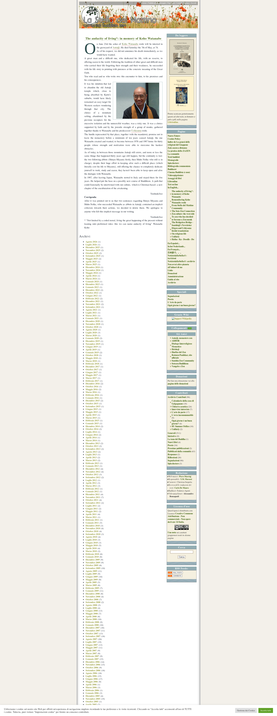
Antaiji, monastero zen (182, 338)
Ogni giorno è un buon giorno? (182, 305)
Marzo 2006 (91, 687)
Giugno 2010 (92, 542)
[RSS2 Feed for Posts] (175, 573)
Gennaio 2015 (92, 423)
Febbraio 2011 (92, 519)
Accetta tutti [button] (265, 710)
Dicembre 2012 (93, 468)
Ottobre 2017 (92, 369)
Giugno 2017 (92, 372)
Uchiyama (136, 130)
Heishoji (175, 349)
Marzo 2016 (91, 392)
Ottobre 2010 (92, 531)
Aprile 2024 (91, 275)
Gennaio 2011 (92, 522)
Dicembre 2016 (93, 383)
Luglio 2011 (91, 505)
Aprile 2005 (91, 704)
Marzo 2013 (91, 460)
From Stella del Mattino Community (182, 207)
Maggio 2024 (92, 272)
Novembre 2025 (93, 250)
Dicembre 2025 (93, 247)
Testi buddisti (174, 157)
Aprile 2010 (91, 548)
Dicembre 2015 (93, 400)
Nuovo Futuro (174, 135)
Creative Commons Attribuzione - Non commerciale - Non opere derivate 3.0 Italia (180, 518)
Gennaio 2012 (92, 491)
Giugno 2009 (92, 576)
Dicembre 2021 (93, 301)
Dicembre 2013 (93, 443)
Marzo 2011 (91, 517)
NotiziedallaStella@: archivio (181, 261)
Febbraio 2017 (92, 380)
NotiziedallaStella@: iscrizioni (177, 257)
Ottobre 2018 (92, 355)
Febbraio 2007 (92, 656)
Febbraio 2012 (92, 488)
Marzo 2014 (91, 440)
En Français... (174, 249)
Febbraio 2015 (92, 420)
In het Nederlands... (176, 246)
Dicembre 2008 (93, 593)
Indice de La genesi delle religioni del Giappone (179, 143)
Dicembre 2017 (93, 366)
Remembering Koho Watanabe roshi (181, 201)
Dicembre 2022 (93, 290)
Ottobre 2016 (92, 386)
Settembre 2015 (93, 406)
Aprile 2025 (91, 261)
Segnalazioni (173, 296)
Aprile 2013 (91, 457)
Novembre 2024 (93, 270)
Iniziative (172, 436)
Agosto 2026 (91, 241)
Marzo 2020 (91, 335)
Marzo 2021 (91, 315)
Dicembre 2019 (93, 341)
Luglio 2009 (91, 573)
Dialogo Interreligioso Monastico (182, 345)
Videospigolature (175, 175)
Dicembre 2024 (93, 267)
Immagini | (163, 3)
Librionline (173, 122)
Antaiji (116, 47)
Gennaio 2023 (92, 287)
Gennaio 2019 (92, 352)
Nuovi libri (173, 442)
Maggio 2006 (92, 681)
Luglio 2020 (91, 332)
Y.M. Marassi (186, 479)
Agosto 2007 (91, 639)
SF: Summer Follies (180, 426)
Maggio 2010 (92, 545)
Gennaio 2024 (92, 281)
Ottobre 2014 (92, 429)
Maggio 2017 (92, 375)
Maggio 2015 (92, 412)
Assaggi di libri (175, 178)
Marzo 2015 (91, 417)
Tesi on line (173, 184)
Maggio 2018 (92, 358)
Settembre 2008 (93, 602)
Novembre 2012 (93, 471)
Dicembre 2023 (93, 284)
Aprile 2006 (91, 684)
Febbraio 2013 (92, 463)
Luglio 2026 (91, 244)
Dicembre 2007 (93, 627)
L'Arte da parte (175, 302)
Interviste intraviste (180, 409)
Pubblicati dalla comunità (179, 451)
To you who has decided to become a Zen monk (182, 218)
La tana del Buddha (176, 439)
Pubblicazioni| (153, 3)
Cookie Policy (174, 138)
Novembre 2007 (93, 630)
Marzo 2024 (91, 278)
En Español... (174, 243)
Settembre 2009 (93, 568)
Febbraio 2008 (92, 622)
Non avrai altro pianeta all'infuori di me (178, 266)
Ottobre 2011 (92, 500)
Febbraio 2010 (92, 554)
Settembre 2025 (93, 255)
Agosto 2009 (91, 571)
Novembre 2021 (93, 304)
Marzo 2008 (91, 619)
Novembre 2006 (93, 664)
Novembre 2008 (93, 596)
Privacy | (187, 3)
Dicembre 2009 (93, 559)
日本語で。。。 (175, 252)
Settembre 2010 (93, 534)
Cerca (181, 547)
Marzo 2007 (91, 653)
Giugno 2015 (92, 409)
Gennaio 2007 (92, 659)
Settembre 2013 (93, 449)
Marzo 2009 (91, 585)
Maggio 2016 (92, 389)
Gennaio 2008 (92, 625)
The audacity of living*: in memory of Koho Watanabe (123, 38)
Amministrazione (176, 276)
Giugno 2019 (92, 346)
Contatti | (179, 3)
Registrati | (171, 3)
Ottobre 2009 (92, 565)
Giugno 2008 (92, 610)
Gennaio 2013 (92, 466)
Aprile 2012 (91, 483)
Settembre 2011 (93, 502)
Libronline (172, 181)
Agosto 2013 (91, 451)
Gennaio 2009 (92, 590)
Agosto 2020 (91, 329)
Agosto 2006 (91, 673)
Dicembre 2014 (93, 426)
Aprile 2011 (91, 514)
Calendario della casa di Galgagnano (183, 402)
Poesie (170, 445)
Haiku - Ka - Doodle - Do (183, 239)
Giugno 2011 (92, 508)
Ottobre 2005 (92, 701)
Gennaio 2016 (92, 397)
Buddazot (172, 169)
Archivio (172, 282)
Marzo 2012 (91, 485)
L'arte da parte (178, 412)
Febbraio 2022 (92, 298)
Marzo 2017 (91, 378)
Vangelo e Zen (178, 366)
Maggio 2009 (92, 579)
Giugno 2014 (92, 434)
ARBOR (176, 340)
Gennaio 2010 (92, 556)
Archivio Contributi (177, 397)
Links (170, 270)
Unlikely (176, 236)
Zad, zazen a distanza (177, 147)
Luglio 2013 (91, 454)
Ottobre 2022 (92, 292)
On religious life (179, 233)
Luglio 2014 (91, 432)
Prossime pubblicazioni (178, 448)
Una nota (172, 532)
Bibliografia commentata (179, 166)
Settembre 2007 (93, 636)
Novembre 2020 (93, 324)
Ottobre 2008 (92, 599)
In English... (173, 187)
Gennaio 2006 (92, 693)
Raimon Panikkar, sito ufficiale (182, 356)
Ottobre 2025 (92, 253)
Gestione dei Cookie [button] (246, 710)
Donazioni (172, 273)
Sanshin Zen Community (183, 360)
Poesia (171, 299)
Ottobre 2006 (92, 667)
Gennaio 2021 (92, 318)
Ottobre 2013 (92, 446)
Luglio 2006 (91, 676)
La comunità (173, 154)
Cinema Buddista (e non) (179, 172)
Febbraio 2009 (92, 588)
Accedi (193, 3)
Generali (172, 433)
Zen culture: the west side (183, 213)
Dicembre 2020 (93, 321)
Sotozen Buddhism (180, 363)
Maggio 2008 (92, 613)
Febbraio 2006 (92, 690)
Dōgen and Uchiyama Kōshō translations (181, 229)
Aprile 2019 (91, 349)
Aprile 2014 (91, 437)
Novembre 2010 (93, 528)
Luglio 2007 (91, 642)
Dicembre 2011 (93, 494)
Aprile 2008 (91, 616)
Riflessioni (172, 457)
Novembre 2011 (93, 497)
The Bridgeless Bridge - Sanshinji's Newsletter (182, 224)
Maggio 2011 (92, 511)
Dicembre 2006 (93, 662)
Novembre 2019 (93, 344)
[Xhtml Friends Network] (190, 328)
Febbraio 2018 (92, 363)
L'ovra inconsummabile (182, 415)
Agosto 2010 (91, 536)
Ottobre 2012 (92, 474)
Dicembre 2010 (93, 525)
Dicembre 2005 (93, 696)
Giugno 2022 (92, 295)
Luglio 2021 (91, 312)
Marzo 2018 (91, 361)
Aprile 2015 (91, 415)
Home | (144, 3)
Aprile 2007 (91, 650)
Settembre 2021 (93, 307)
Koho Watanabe (130, 44)
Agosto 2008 (91, 605)
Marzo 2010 (91, 551)
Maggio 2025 (92, 258)
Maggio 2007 (92, 647)
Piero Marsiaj (185, 476)
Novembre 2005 (93, 698)
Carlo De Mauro (181, 487)
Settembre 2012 (93, 477)
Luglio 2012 (91, 480)
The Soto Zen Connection (183, 211)
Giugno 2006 (92, 679)
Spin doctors (173, 163)
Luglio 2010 (91, 539)
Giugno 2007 (92, 645)
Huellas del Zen (179, 352)
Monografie (173, 160)
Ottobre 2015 (92, 403)
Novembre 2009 (93, 562)
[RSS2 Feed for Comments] (175, 576)
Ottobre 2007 (92, 633)
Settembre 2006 (93, 670)
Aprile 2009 (91, 582)
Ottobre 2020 (92, 327)
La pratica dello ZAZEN (179, 150)
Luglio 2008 (91, 608)
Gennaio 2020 (92, 338)
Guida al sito (173, 279)
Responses (172, 454)
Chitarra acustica (180, 406)
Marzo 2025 (91, 264)
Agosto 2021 (91, 309)
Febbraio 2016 (92, 395)
